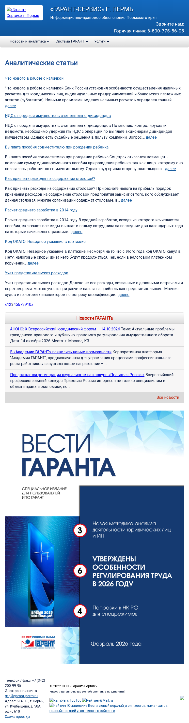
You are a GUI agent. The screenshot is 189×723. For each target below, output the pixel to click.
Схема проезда (17, 717)
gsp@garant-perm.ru (21, 696)
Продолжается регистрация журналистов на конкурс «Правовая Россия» (77, 374)
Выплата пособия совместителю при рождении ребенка (57, 147)
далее (10, 105)
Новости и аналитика (28, 41)
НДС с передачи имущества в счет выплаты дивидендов (58, 115)
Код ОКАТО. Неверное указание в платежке (45, 241)
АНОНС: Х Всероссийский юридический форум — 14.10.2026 (65, 329)
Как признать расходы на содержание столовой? (50, 178)
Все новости (168, 397)
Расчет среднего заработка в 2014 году (41, 210)
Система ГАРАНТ (70, 41)
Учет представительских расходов (36, 273)
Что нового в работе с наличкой (34, 78)
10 (29, 304)
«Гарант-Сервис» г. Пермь (91, 9)
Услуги (100, 41)
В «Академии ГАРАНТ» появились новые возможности (60, 352)
